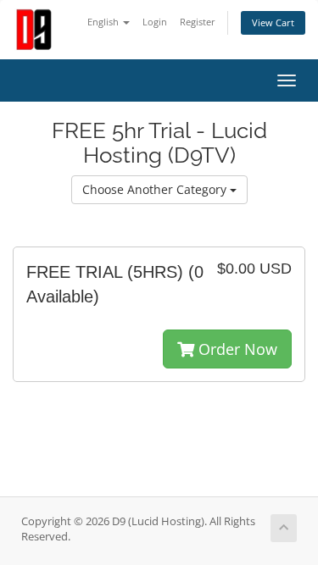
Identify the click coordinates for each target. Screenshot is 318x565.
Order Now (235, 349)
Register (197, 21)
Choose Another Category (156, 189)
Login (154, 21)
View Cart (273, 22)
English (104, 21)
